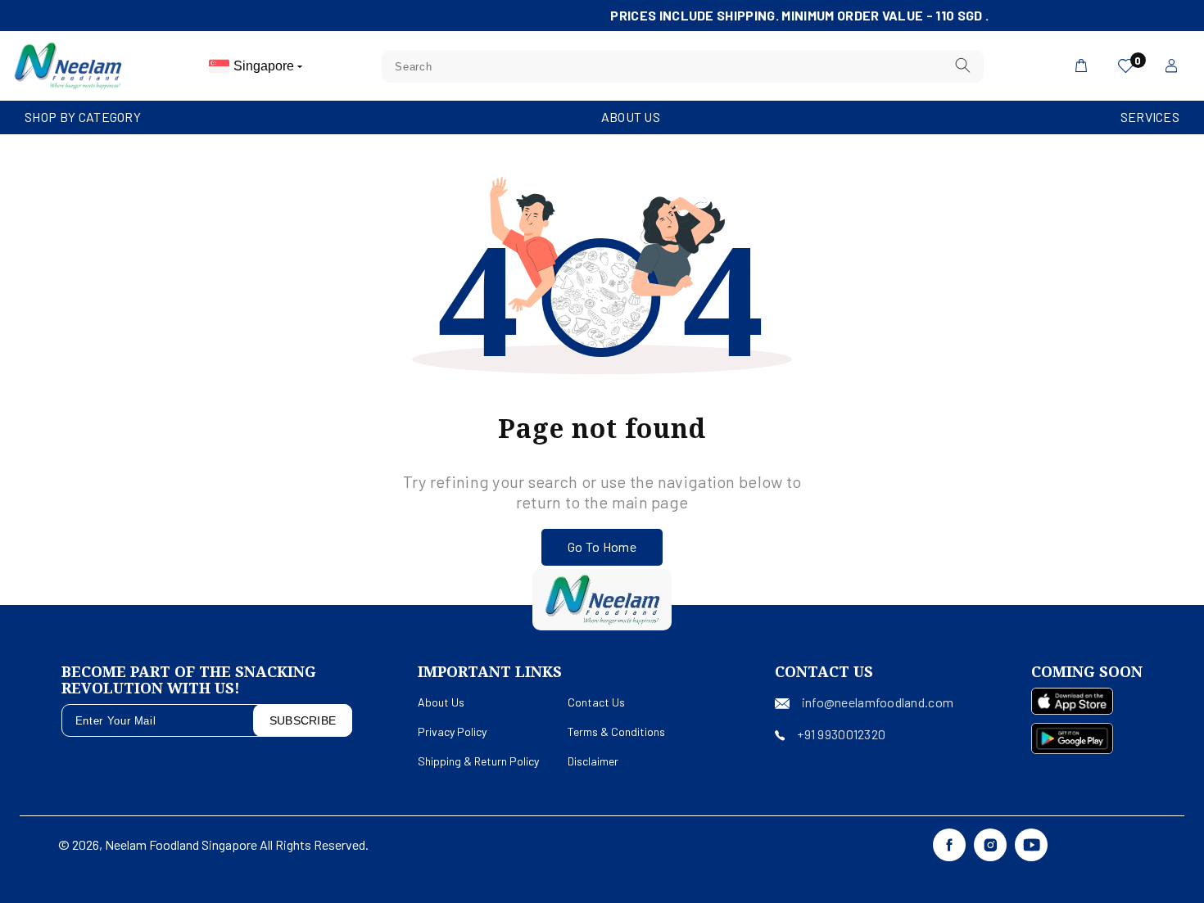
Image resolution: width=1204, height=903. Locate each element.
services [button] (1149, 116)
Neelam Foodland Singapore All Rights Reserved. (237, 844)
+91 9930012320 (841, 734)
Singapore (265, 66)
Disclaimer (593, 761)
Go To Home (602, 546)
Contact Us (596, 702)
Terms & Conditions (616, 731)
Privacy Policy (452, 731)
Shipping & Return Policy (478, 761)
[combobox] (683, 66)
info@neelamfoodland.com (877, 702)
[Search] (962, 65)
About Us (630, 116)
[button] (83, 117)
